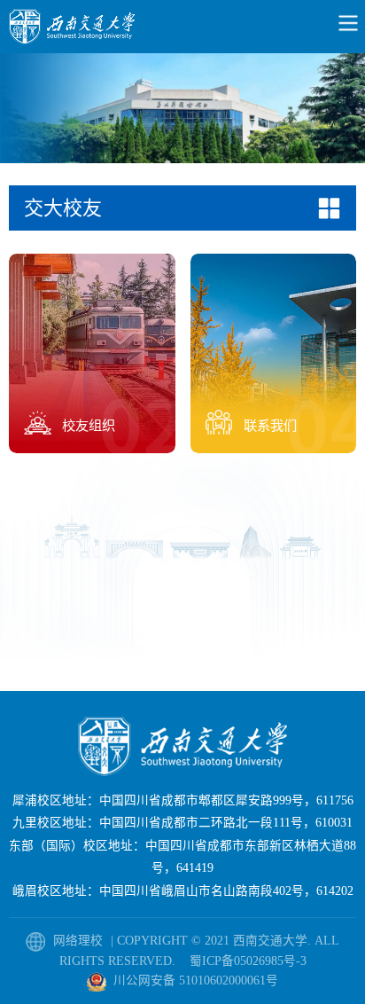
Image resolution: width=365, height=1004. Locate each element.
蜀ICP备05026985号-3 (248, 961)
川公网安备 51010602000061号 (195, 980)
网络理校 (79, 940)
